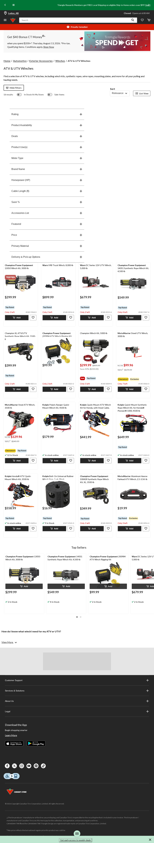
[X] (14, 765)
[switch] (30, 94)
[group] (20, 307)
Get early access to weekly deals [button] (75, 840)
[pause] (13, 5)
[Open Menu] (5, 20)
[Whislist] (142, 20)
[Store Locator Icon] (5, 13)
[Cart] (148, 20)
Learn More (11, 735)
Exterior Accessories (41, 60)
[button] (133, 20)
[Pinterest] (36, 765)
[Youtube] (28, 765)
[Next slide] (148, 5)
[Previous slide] (5, 5)
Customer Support (13, 680)
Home (7, 60)
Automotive (20, 60)
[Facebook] (7, 765)
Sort (112, 88)
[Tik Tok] (43, 765)
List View (143, 93)
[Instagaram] (21, 765)
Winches (60, 60)
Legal (7, 711)
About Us (9, 701)
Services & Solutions (14, 690)
